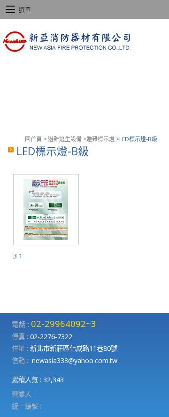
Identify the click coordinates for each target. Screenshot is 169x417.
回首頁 (33, 139)
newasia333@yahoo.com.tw (74, 360)
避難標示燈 (100, 139)
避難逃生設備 (65, 139)
